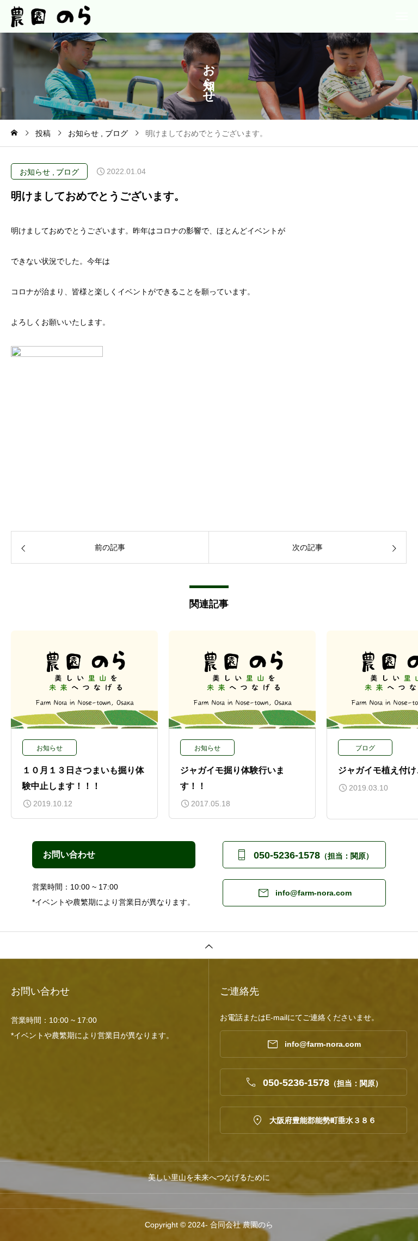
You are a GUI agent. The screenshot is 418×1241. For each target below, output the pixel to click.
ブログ (67, 172)
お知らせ (35, 172)
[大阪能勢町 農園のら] (214, 16)
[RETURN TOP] (209, 945)
